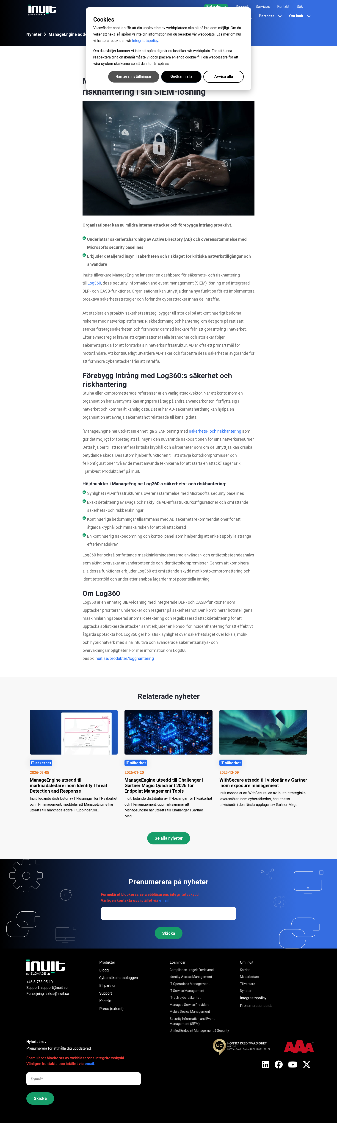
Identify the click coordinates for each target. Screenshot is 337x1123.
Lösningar (177, 962)
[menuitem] (216, 6)
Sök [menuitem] (300, 6)
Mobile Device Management (190, 1011)
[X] (265, 1065)
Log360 (94, 283)
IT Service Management (187, 991)
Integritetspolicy (145, 41)
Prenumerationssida (256, 1006)
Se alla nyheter (169, 838)
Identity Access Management (191, 977)
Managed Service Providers (189, 1005)
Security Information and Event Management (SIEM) (192, 1021)
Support (105, 993)
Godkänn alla (181, 76)
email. (164, 900)
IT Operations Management (190, 984)
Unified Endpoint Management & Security (199, 1030)
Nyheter (33, 34)
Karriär (245, 970)
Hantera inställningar (134, 76)
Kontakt (105, 1001)
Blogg (104, 970)
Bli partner (107, 985)
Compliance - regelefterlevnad (192, 970)
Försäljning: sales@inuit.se (47, 993)
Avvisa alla (223, 76)
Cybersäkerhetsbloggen (118, 978)
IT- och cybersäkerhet (185, 997)
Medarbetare (249, 977)
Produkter (107, 962)
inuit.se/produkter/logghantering (124, 658)
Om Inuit (246, 962)
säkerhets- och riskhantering (215, 431)
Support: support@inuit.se (47, 987)
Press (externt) (111, 1009)
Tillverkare (247, 984)
